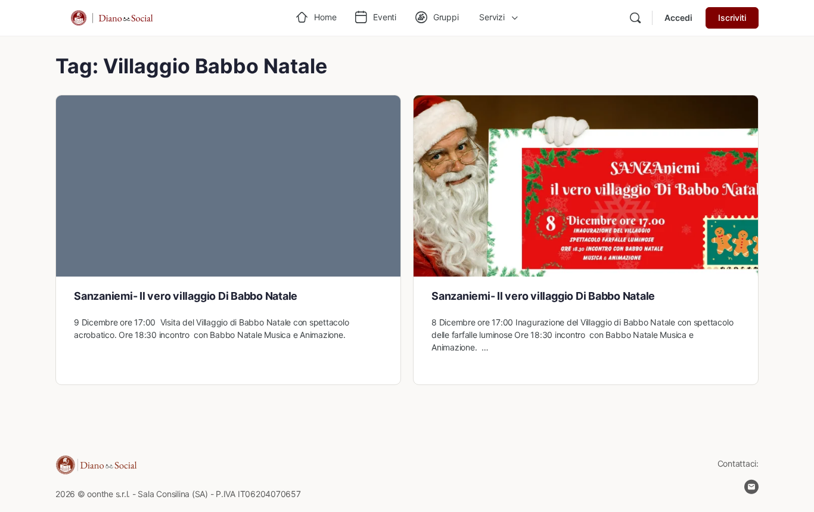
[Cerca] (635, 18)
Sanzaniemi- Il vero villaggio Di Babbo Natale (185, 296)
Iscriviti (732, 18)
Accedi (678, 18)
